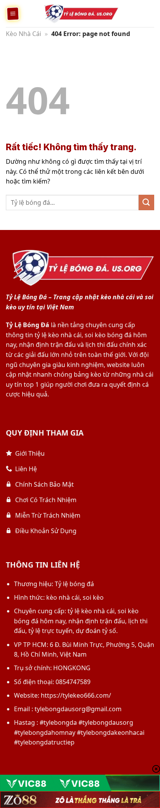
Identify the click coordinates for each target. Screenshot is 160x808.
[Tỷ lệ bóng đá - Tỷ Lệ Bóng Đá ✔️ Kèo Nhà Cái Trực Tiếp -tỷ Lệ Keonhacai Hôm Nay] (80, 13)
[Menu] (12, 13)
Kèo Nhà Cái (23, 33)
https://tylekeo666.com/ (76, 695)
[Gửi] (146, 202)
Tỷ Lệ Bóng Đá (27, 325)
